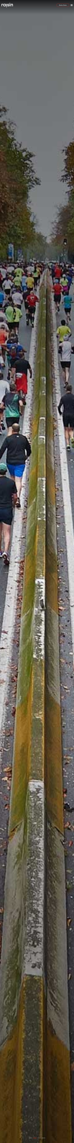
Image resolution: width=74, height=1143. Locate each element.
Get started (37, 578)
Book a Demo (63, 5)
